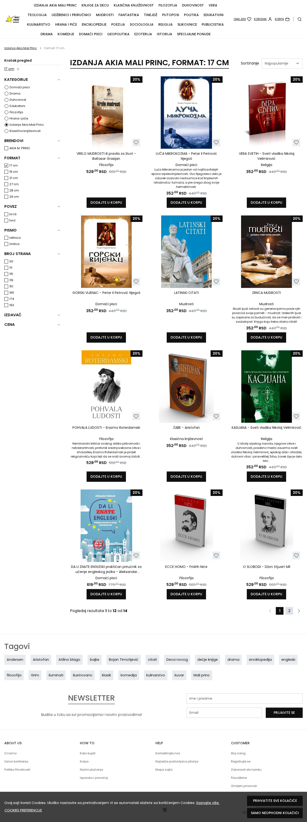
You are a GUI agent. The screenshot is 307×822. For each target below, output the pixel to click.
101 (11, 261)
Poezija (118, 24)
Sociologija (142, 24)
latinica (15, 237)
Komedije (66, 34)
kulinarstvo (155, 675)
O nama (10, 753)
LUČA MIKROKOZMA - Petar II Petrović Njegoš (186, 156)
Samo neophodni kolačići (275, 812)
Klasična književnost (134, 5)
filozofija (14, 675)
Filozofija (168, 5)
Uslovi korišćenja (16, 761)
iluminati (56, 675)
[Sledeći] (299, 611)
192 (11, 305)
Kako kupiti (87, 753)
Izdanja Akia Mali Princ (55, 5)
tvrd (12, 220)
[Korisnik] (263, 19)
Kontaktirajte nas (167, 753)
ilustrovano (82, 675)
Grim (35, 675)
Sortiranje (250, 63)
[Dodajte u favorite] (136, 142)
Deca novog (177, 659)
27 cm (14, 184)
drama (233, 659)
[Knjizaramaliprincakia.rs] (12, 19)
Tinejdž (150, 14)
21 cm (13, 178)
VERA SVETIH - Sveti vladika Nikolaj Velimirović (266, 156)
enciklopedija (260, 659)
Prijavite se (284, 712)
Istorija (164, 34)
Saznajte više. (207, 802)
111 (10, 267)
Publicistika (213, 24)
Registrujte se (240, 761)
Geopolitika (118, 34)
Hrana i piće (66, 24)
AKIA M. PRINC (19, 148)
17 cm (9, 68)
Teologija (37, 14)
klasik (106, 675)
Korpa (84, 761)
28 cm (14, 190)
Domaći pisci (90, 34)
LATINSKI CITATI (186, 292)
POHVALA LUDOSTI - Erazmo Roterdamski (106, 427)
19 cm (13, 171)
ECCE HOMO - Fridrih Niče (186, 566)
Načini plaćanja (91, 770)
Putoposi (170, 14)
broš (13, 214)
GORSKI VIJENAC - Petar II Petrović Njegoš (106, 292)
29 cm (14, 196)
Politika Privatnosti (17, 770)
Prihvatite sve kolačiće (275, 800)
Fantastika (128, 14)
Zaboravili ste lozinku (246, 770)
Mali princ (202, 675)
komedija (129, 675)
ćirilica (14, 244)
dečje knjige (207, 659)
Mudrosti (105, 14)
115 (11, 274)
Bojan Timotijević (123, 659)
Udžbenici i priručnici (71, 14)
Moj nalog (238, 753)
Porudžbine (239, 778)
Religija (165, 24)
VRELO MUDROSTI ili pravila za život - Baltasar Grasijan (106, 156)
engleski (288, 659)
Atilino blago (69, 659)
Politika (191, 14)
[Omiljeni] (242, 19)
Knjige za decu (95, 5)
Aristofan (41, 659)
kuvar (179, 675)
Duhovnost (193, 5)
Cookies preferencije (23, 810)
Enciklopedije (94, 24)
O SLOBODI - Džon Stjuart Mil (266, 566)
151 (11, 286)
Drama (47, 34)
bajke (94, 659)
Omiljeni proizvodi (244, 786)
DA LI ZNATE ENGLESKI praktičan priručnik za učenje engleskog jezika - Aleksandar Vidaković (106, 569)
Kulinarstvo (38, 24)
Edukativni (214, 14)
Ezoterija (143, 34)
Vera (213, 5)
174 (11, 299)
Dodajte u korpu (106, 202)
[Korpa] (282, 19)
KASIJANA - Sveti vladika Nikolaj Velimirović (266, 427)
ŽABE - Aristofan (186, 427)
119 (11, 280)
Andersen (15, 659)
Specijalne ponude (194, 34)
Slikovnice (187, 24)
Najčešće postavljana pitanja (176, 761)
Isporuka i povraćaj (94, 778)
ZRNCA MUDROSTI (266, 292)
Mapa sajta (163, 770)
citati (152, 659)
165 (11, 292)
